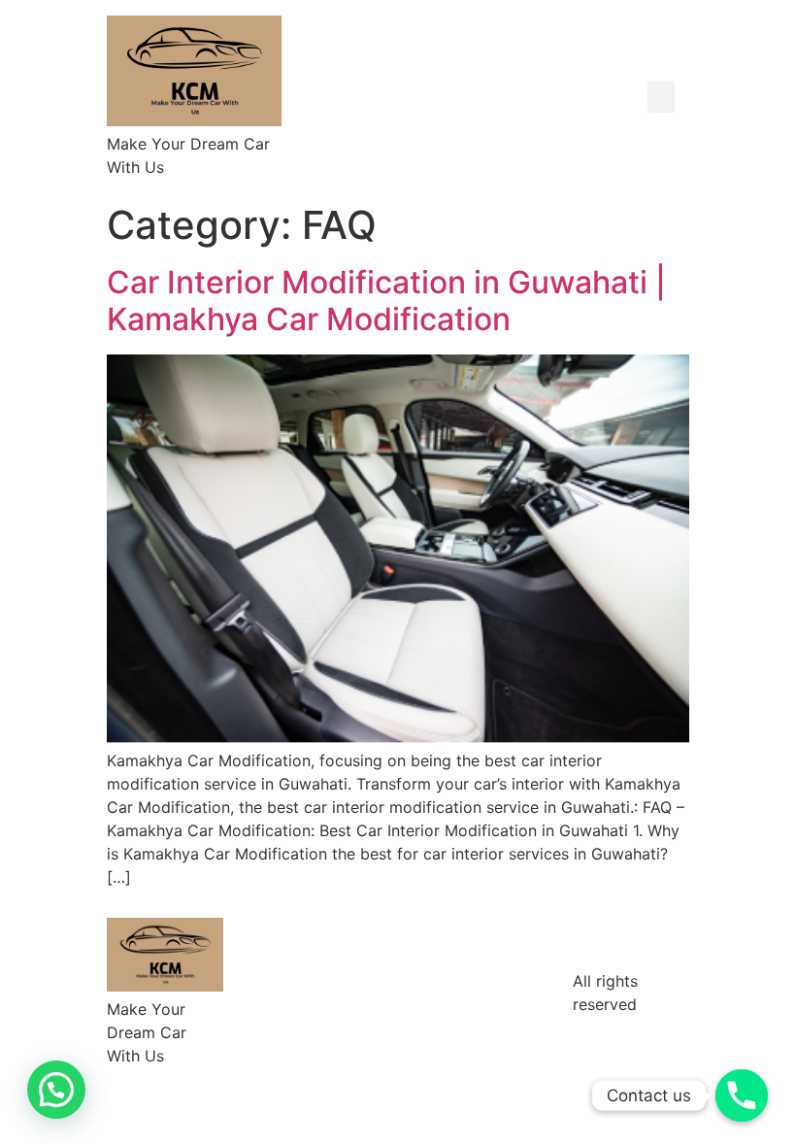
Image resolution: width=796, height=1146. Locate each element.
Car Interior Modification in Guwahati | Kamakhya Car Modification (386, 300)
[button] (661, 97)
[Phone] (741, 1095)
